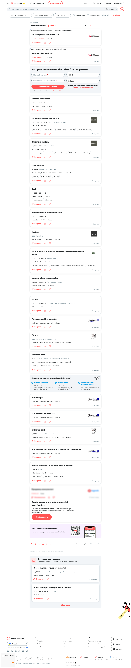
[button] (117, 639)
